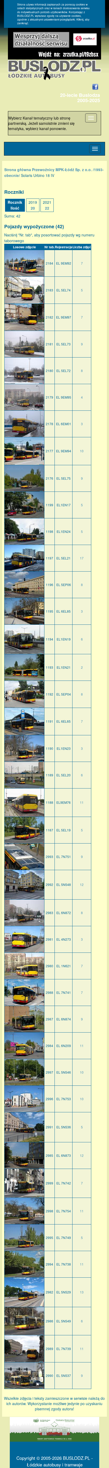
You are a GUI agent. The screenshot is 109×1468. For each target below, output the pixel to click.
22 (47, 208)
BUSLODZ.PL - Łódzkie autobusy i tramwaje (60, 1461)
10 (82, 451)
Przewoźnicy (43, 169)
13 (82, 1292)
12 (82, 884)
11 (82, 802)
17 (82, 558)
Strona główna (17, 169)
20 (33, 208)
